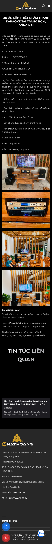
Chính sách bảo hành (35, 535)
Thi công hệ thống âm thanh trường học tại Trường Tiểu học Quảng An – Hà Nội (25, 402)
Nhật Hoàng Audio (20, 36)
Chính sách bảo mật (25, 537)
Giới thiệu (9, 521)
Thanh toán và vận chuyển (25, 539)
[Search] (43, 6)
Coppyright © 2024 (13, 535)
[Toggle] (49, 521)
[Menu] (6, 6)
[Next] (47, 393)
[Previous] (5, 393)
